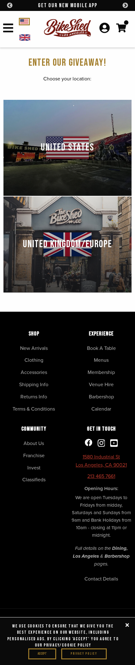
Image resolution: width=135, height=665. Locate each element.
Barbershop (101, 396)
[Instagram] (101, 443)
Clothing (33, 359)
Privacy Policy (84, 654)
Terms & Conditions (34, 408)
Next (125, 6)
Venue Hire (101, 384)
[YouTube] (114, 443)
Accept (42, 654)
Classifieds (34, 479)
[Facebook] (88, 443)
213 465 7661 (101, 476)
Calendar (101, 408)
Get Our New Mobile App (67, 5)
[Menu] (8, 29)
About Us (34, 443)
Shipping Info (33, 384)
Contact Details (101, 578)
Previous (10, 6)
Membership (101, 372)
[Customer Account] (104, 28)
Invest (33, 467)
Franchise (34, 455)
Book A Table (101, 348)
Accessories (34, 372)
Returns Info (33, 396)
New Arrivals (34, 348)
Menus (101, 359)
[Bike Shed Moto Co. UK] (30, 37)
